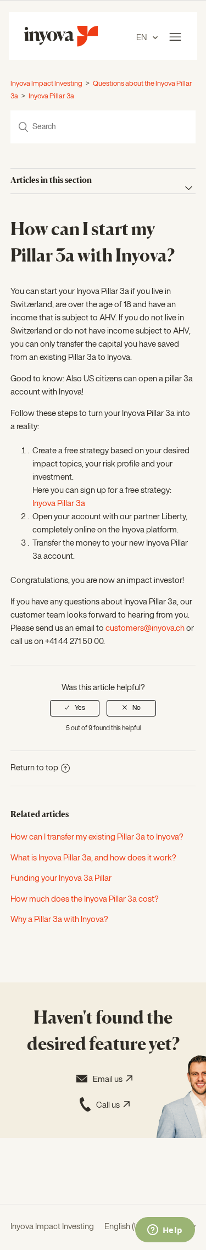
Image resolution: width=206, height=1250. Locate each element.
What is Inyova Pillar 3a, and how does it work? (93, 858)
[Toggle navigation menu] (175, 37)
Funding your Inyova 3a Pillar (61, 878)
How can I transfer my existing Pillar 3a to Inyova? (96, 837)
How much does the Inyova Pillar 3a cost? (84, 899)
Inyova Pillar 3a (51, 96)
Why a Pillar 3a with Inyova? (59, 919)
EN (142, 38)
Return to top (34, 768)
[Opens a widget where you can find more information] (165, 1231)
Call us (109, 1105)
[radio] (74, 708)
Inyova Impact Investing (46, 83)
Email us (109, 1079)
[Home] (61, 44)
